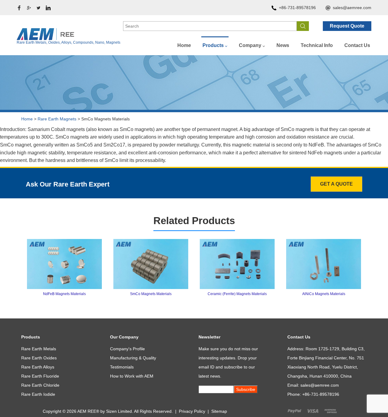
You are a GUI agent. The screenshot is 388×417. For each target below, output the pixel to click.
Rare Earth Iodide (38, 394)
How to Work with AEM (131, 376)
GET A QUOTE (336, 184)
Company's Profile (127, 348)
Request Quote (347, 26)
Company (250, 45)
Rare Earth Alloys (37, 367)
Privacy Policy (192, 411)
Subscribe (245, 389)
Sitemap (219, 411)
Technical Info (317, 45)
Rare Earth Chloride (40, 385)
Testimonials (122, 367)
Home (184, 45)
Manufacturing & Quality (133, 357)
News (282, 45)
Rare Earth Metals (38, 348)
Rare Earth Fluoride (40, 376)
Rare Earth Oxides (39, 357)
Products (213, 45)
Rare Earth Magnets (57, 118)
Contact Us (357, 45)
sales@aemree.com (352, 7)
